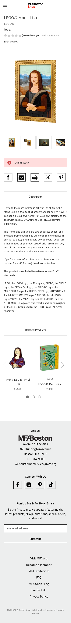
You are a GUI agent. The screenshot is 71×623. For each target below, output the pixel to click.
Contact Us (38, 590)
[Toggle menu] (5, 5)
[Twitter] (48, 177)
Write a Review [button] (50, 35)
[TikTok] (51, 485)
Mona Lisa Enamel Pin (18, 382)
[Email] (21, 177)
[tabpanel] (18, 365)
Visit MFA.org (39, 558)
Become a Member (38, 565)
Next (62, 364)
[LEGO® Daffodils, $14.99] (49, 357)
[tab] (27, 397)
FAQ (38, 577)
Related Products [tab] (35, 330)
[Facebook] (8, 177)
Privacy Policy (39, 596)
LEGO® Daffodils (49, 384)
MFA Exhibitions (38, 571)
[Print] (34, 177)
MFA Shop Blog (39, 584)
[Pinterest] (61, 177)
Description (35, 196)
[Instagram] (29, 485)
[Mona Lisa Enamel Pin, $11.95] (18, 357)
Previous (5, 364)
